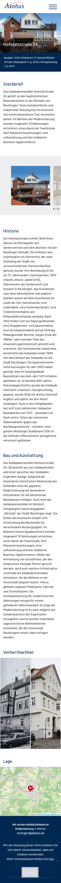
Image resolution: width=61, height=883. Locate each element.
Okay (30, 873)
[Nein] (57, 860)
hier (51, 859)
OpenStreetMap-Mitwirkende (48, 814)
